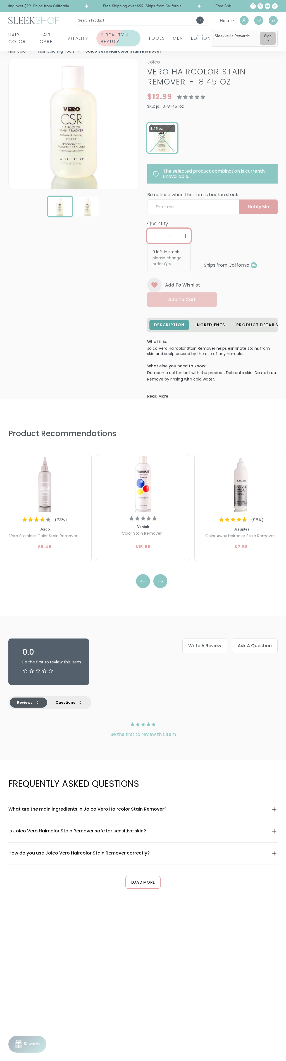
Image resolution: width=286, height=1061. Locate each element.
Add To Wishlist (182, 285)
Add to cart (182, 299)
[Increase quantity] (185, 235)
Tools (156, 38)
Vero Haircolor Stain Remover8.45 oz (196, 76)
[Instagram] (267, 6)
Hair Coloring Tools (56, 51)
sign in (267, 38)
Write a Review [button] (204, 645)
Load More (143, 882)
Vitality (78, 38)
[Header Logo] (33, 20)
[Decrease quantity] (152, 235)
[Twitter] (260, 6)
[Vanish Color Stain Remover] (143, 484)
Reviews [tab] (24, 702)
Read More (157, 396)
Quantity (157, 223)
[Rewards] (27, 1044)
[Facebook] (253, 6)
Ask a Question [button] (255, 645)
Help (224, 20)
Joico (153, 62)
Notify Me (258, 206)
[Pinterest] (275, 6)
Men (178, 38)
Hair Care (46, 38)
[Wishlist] (258, 20)
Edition (201, 38)
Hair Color (17, 38)
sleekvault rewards (232, 35)
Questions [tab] (65, 702)
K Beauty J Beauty (115, 38)
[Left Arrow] (143, 581)
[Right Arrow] (160, 581)
